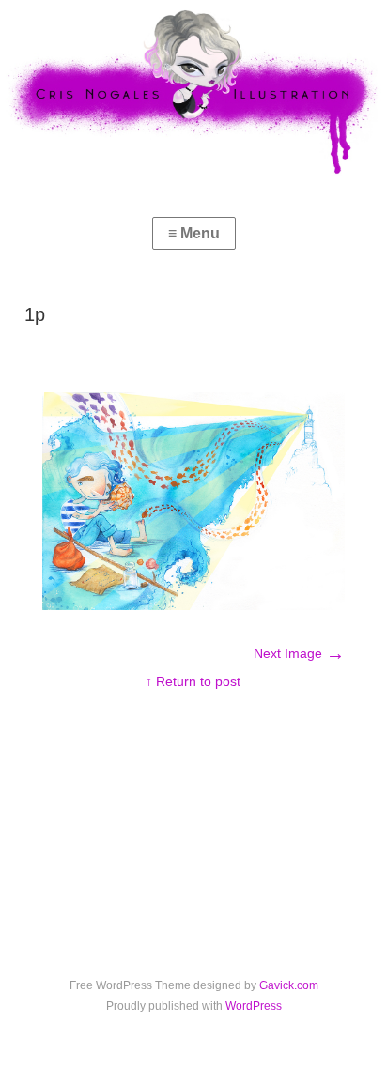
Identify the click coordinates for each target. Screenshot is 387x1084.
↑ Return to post (193, 681)
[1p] (193, 605)
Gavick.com (288, 985)
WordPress (253, 1006)
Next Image (299, 653)
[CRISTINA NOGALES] (193, 91)
